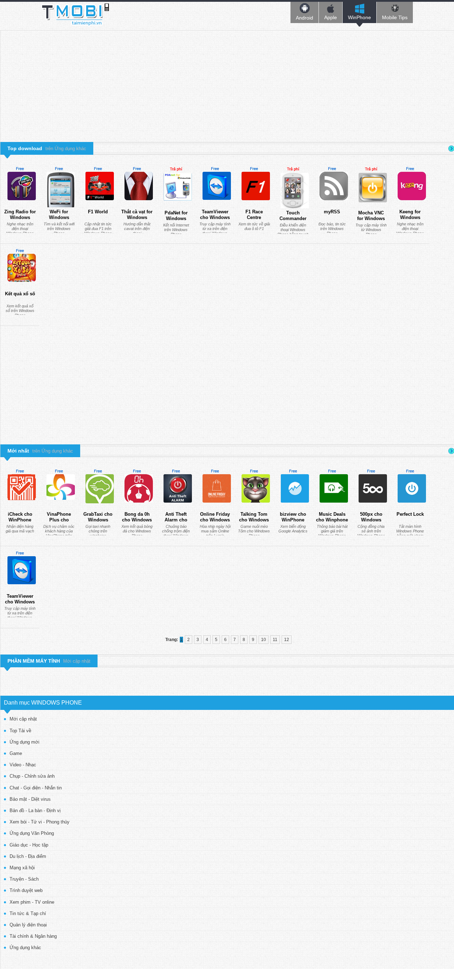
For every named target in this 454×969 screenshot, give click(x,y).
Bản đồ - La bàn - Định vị (35, 810)
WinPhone (359, 17)
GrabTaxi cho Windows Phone (97, 519)
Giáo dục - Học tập (29, 845)
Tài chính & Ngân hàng (33, 936)
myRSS (332, 211)
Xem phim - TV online (32, 902)
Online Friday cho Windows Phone (215, 519)
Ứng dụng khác (25, 947)
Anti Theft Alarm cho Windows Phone (176, 522)
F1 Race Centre (254, 214)
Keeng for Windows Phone (410, 217)
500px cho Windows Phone (371, 519)
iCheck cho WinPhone (20, 516)
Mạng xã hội (22, 867)
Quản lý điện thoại (28, 924)
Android (304, 18)
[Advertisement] (227, 80)
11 (275, 639)
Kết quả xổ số (20, 293)
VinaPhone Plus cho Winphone (59, 519)
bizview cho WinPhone (293, 516)
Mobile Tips (395, 17)
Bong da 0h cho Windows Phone (137, 519)
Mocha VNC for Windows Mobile (371, 218)
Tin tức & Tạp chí (28, 913)
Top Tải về (20, 730)
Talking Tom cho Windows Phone (254, 519)
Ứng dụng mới (24, 742)
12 (286, 639)
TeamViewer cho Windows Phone (215, 217)
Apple (330, 17)
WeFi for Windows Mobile (59, 217)
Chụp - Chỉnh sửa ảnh (32, 776)
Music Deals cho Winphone (332, 516)
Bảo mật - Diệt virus (30, 799)
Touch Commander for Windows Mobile (293, 221)
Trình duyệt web (26, 890)
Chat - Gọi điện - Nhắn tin (36, 787)
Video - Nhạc (23, 764)
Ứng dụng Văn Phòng (32, 833)
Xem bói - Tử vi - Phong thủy (40, 822)
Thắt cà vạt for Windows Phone (137, 217)
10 (263, 639)
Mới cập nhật (23, 719)
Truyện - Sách (24, 879)
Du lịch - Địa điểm (28, 856)
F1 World (98, 211)
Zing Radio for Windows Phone (20, 217)
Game (16, 753)
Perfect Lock (410, 514)
